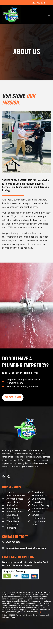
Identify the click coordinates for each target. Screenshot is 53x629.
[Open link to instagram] (3, 476)
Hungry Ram (9, 617)
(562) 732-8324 (40, 2)
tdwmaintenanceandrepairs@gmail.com (26, 548)
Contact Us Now (13, 397)
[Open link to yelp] (8, 476)
